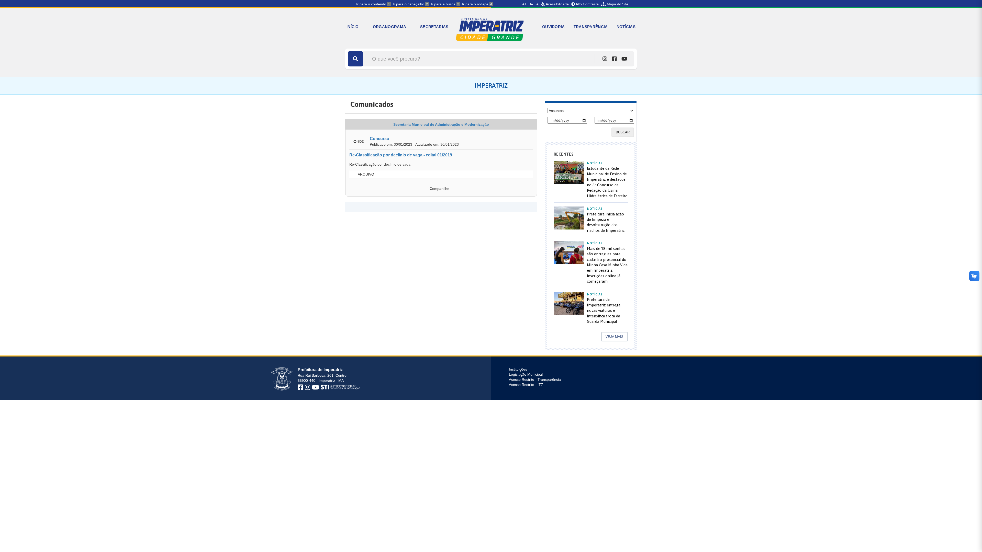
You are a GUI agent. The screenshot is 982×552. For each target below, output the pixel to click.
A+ (524, 4)
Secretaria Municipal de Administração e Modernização (441, 124)
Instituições (518, 369)
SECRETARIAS (434, 27)
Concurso (379, 138)
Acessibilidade (557, 4)
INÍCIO (353, 27)
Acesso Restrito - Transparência (535, 379)
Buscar (623, 132)
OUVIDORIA (553, 27)
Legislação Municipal (526, 374)
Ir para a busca (445, 4)
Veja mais (614, 337)
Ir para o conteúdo (373, 4)
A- (531, 4)
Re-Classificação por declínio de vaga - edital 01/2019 (400, 155)
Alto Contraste (587, 4)
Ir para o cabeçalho (410, 4)
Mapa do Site (617, 4)
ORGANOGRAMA (389, 27)
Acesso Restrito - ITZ (526, 385)
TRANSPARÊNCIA (591, 27)
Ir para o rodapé (477, 4)
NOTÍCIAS (626, 27)
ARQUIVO (365, 174)
